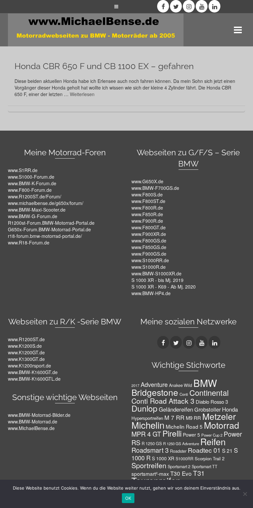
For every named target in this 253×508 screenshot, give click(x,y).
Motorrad (221, 425)
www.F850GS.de (148, 247)
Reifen (213, 441)
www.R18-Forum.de (28, 242)
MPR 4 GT (146, 434)
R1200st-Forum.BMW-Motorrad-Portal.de (51, 222)
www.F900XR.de (148, 234)
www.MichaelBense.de (31, 428)
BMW (205, 383)
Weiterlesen (82, 94)
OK (128, 498)
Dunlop (144, 408)
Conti (184, 394)
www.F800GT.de (148, 227)
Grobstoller (207, 409)
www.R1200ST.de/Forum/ (34, 196)
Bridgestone (154, 392)
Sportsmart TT (204, 467)
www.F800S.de (147, 194)
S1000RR (184, 459)
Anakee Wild (180, 385)
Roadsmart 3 (150, 450)
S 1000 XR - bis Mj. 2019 (157, 280)
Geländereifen (176, 409)
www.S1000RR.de (150, 260)
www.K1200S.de (25, 346)
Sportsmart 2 (179, 467)
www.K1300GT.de (26, 359)
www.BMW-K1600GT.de (33, 372)
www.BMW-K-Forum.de (32, 183)
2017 (135, 385)
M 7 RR (174, 417)
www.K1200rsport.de (29, 365)
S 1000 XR (163, 458)
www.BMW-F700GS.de (155, 188)
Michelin (147, 424)
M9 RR (193, 417)
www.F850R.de (147, 214)
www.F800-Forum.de (30, 190)
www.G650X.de (147, 181)
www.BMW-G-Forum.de (32, 216)
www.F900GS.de (148, 253)
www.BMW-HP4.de (151, 293)
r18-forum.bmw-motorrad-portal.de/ (45, 236)
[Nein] (244, 494)
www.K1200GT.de (26, 352)
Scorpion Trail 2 (209, 458)
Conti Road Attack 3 (162, 400)
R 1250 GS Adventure (181, 443)
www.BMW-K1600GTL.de (34, 378)
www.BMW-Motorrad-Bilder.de (39, 415)
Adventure (154, 384)
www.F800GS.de (148, 240)
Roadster (178, 451)
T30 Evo (181, 473)
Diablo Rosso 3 (212, 401)
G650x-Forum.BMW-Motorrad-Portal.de (49, 229)
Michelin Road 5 (184, 426)
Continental (209, 392)
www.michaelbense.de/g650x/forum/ (45, 203)
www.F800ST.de (148, 201)
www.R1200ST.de (26, 339)
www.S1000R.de (148, 267)
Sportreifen (148, 465)
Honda (230, 409)
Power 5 (191, 434)
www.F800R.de (147, 207)
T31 (199, 473)
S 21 (227, 450)
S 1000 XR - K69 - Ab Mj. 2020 (163, 286)
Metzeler (219, 416)
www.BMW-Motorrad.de (32, 421)
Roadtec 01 (204, 449)
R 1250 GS (152, 443)
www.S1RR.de (23, 170)
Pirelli (172, 433)
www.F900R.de (147, 220)
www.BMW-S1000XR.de (156, 273)
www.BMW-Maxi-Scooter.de (37, 209)
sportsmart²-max (150, 473)
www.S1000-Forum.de (31, 176)
